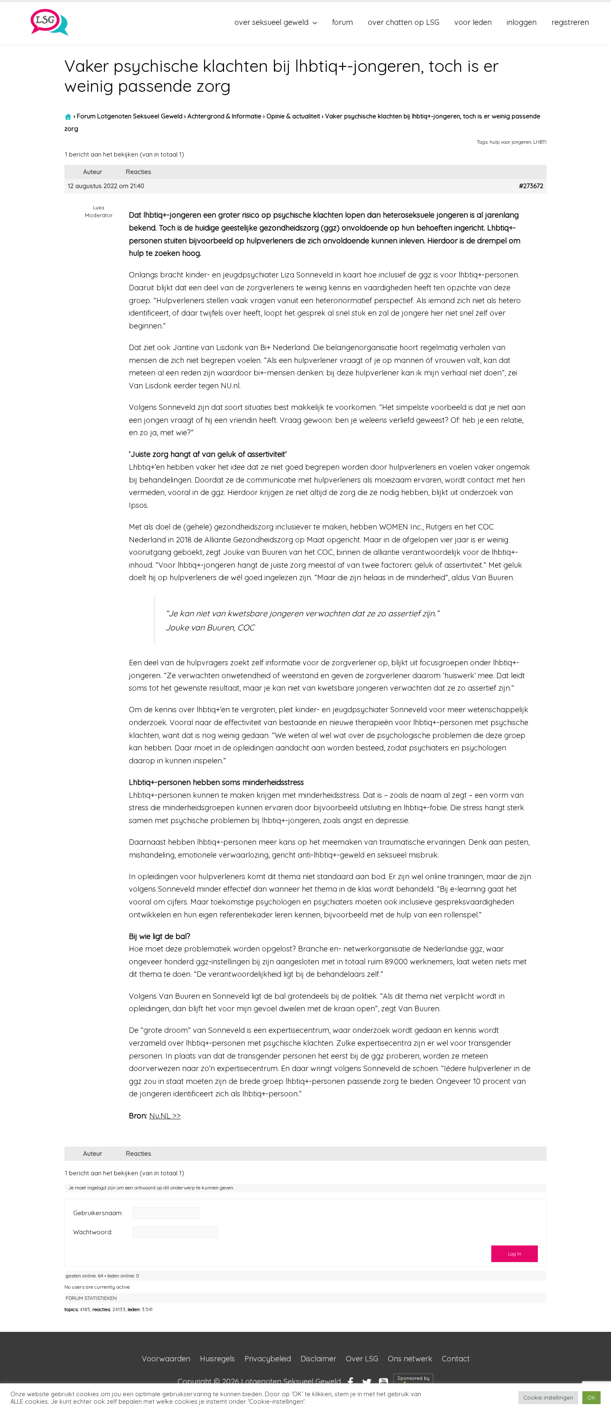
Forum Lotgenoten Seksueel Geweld (129, 116)
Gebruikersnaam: (98, 1213)
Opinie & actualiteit (293, 116)
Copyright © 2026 (259, 1382)
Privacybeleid (267, 1358)
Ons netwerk (410, 1358)
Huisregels (217, 1358)
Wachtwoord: (92, 1232)
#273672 (531, 186)
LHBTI (540, 142)
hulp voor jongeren (510, 142)
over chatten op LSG (403, 22)
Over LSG (362, 1358)
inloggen (522, 22)
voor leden (473, 22)
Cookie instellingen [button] (548, 1397)
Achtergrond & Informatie (224, 116)
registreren (570, 22)
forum (342, 22)
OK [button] (591, 1397)
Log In (514, 1253)
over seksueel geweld (271, 22)
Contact (456, 1358)
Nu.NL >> (165, 1115)
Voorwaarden (166, 1358)
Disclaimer (318, 1358)
